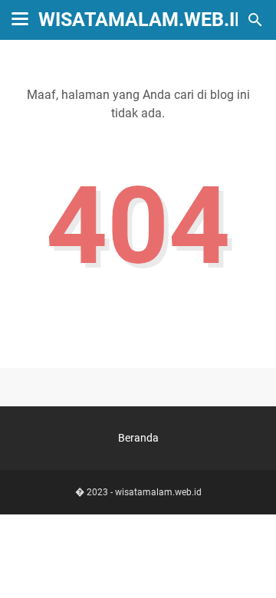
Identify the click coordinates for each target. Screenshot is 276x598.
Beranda (138, 438)
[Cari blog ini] (255, 20)
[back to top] (245, 563)
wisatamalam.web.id (142, 19)
